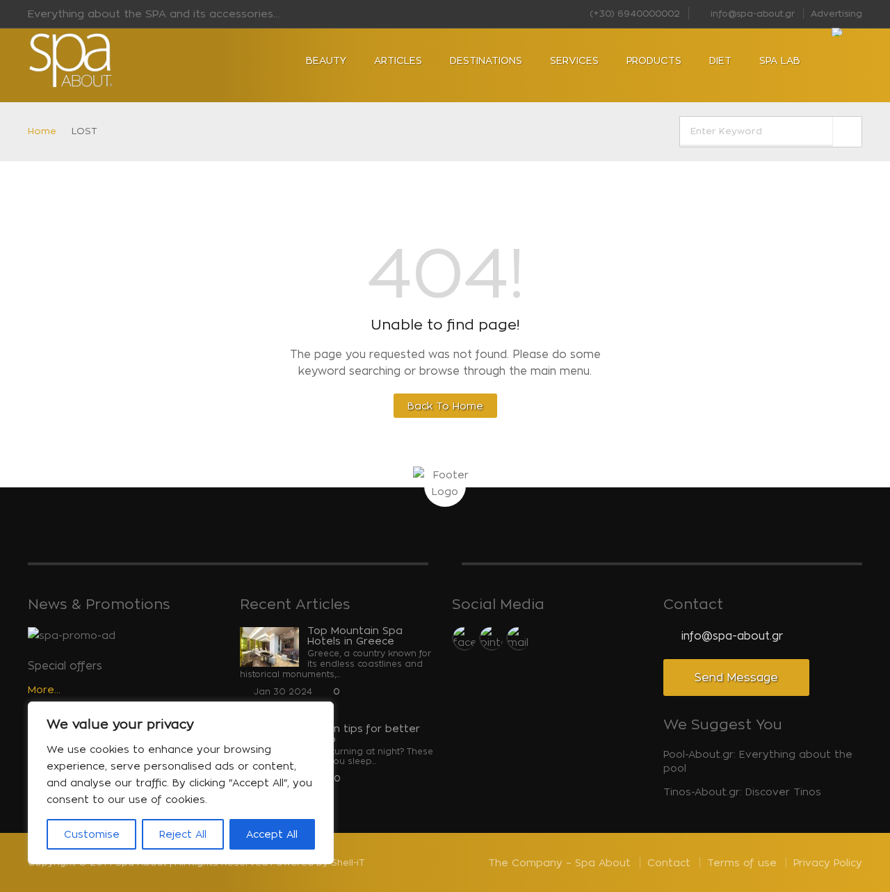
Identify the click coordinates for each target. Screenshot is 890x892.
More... (44, 689)
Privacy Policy (827, 862)
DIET (720, 60)
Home (42, 131)
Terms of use (742, 862)
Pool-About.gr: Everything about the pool (757, 761)
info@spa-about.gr (751, 13)
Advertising (836, 13)
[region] (181, 783)
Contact (668, 862)
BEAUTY (326, 60)
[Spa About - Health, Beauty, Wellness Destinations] (111, 60)
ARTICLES (398, 60)
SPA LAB (779, 60)
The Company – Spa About (559, 862)
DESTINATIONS (486, 60)
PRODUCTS (653, 60)
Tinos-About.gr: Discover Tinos (742, 791)
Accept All (272, 834)
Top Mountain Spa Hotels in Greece (355, 635)
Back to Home (445, 405)
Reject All (183, 834)
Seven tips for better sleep (363, 733)
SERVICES (574, 60)
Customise (92, 834)
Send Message (736, 677)
